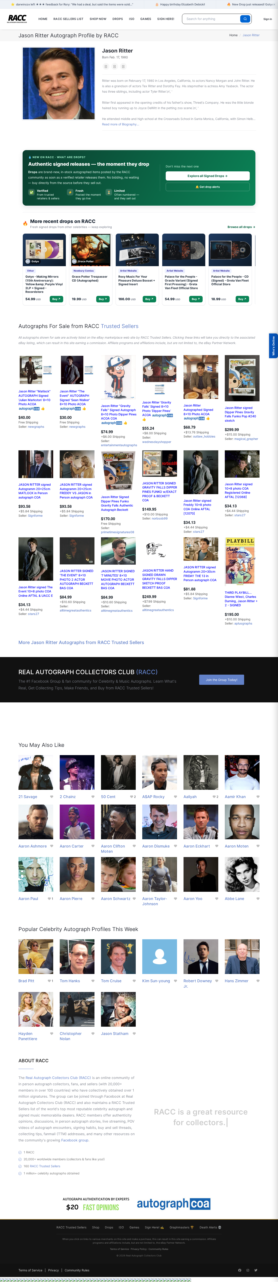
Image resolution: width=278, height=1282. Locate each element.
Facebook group (74, 1140)
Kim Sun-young (156, 981)
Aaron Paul (28, 898)
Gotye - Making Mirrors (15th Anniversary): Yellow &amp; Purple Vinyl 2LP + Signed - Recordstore (44, 284)
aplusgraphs (243, 623)
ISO (131, 19)
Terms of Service (119, 1249)
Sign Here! (165, 19)
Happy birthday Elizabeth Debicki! (180, 4)
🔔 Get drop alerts (207, 187)
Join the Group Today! (221, 680)
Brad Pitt (26, 981)
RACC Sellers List (68, 19)
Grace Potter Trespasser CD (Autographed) (90, 278)
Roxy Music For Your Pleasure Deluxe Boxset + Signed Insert (136, 280)
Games (145, 19)
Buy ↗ (56, 299)
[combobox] (212, 19)
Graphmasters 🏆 (182, 1227)
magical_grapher (246, 439)
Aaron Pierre (71, 898)
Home (42, 19)
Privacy (53, 1270)
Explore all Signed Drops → (208, 176)
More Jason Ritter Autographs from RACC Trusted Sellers (81, 642)
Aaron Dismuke (156, 846)
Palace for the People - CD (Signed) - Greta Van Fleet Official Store (230, 280)
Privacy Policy (139, 1249)
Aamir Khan (235, 796)
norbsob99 (160, 518)
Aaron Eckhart (197, 846)
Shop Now (98, 19)
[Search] (245, 19)
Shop (95, 1227)
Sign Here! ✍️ (154, 1227)
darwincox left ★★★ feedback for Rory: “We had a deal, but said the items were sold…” (72, 4)
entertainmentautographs (119, 445)
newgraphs (36, 426)
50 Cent (108, 796)
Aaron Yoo (193, 898)
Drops (118, 19)
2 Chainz (68, 796)
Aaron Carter (72, 846)
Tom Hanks (70, 981)
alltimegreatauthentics (75, 610)
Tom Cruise (111, 981)
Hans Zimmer (236, 981)
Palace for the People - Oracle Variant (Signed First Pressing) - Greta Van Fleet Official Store (181, 282)
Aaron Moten (236, 846)
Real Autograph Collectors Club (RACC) (58, 1077)
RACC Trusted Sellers (45, 1166)
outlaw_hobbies (204, 436)
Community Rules (158, 1249)
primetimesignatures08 (117, 532)
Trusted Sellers (120, 326)
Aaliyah (190, 796)
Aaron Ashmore (32, 846)
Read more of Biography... (120, 124)
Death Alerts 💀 (211, 1227)
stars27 (198, 531)
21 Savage (27, 796)
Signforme (35, 515)
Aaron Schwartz (116, 898)
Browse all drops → (241, 227)
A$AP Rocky (153, 796)
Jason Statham (114, 1033)
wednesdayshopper (156, 442)
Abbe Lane (234, 898)
